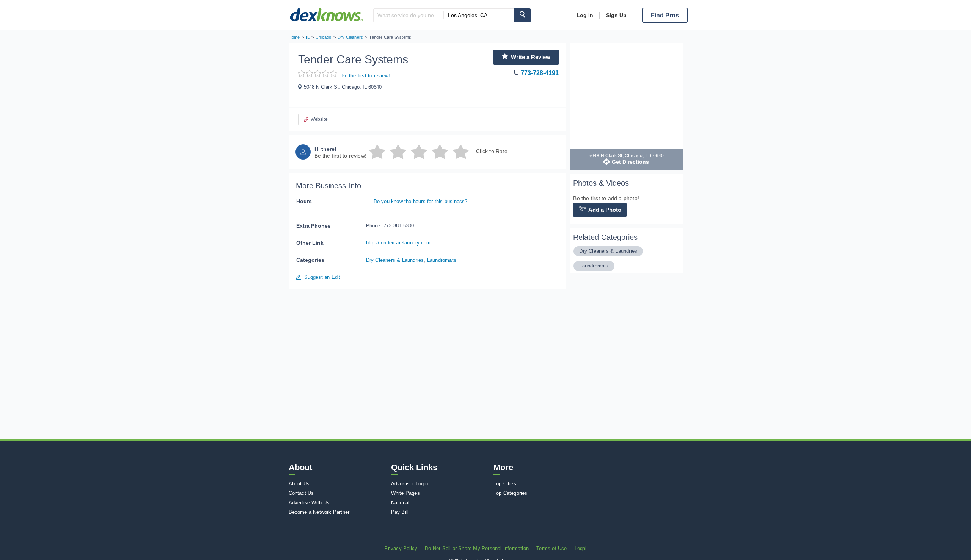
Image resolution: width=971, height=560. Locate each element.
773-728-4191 (540, 73)
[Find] (522, 15)
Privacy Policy (400, 548)
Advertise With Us (309, 502)
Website (319, 119)
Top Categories (510, 493)
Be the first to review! (365, 75)
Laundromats (441, 260)
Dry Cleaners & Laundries (395, 260)
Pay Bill (400, 512)
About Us (299, 483)
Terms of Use (551, 548)
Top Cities (504, 483)
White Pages (405, 493)
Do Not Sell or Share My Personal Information (477, 548)
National (400, 502)
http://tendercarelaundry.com (398, 243)
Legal (581, 548)
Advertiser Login (409, 483)
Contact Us (301, 493)
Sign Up (616, 15)
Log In (585, 15)
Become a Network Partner (319, 512)
